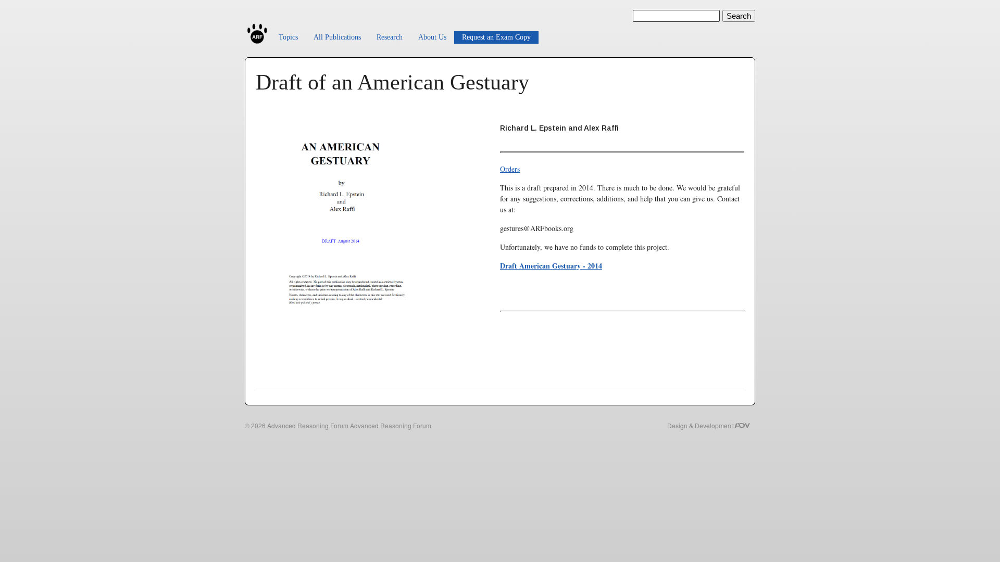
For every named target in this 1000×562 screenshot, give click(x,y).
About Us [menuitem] (432, 37)
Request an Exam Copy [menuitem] (496, 37)
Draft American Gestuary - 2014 (551, 265)
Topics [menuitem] (288, 37)
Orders (510, 169)
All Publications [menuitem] (337, 37)
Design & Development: (700, 425)
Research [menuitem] (390, 37)
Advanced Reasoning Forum (307, 425)
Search (739, 15)
